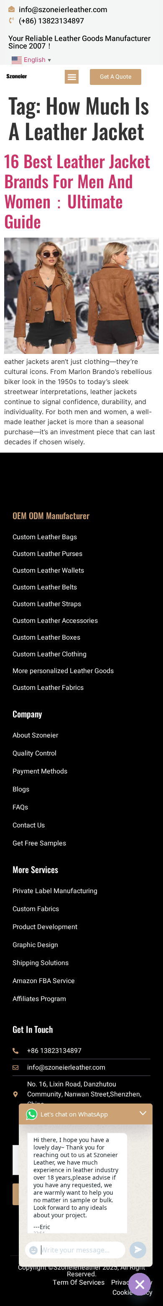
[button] (72, 77)
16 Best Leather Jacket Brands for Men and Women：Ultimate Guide (77, 190)
